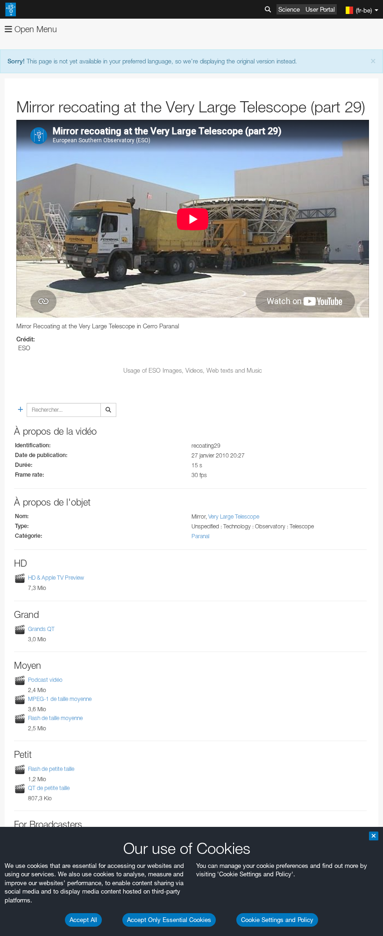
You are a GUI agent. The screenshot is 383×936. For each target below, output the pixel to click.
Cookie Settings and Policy (277, 919)
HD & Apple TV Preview (56, 578)
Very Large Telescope (233, 516)
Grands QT (41, 628)
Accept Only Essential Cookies (169, 919)
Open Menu (34, 29)
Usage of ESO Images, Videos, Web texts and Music (192, 370)
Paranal (200, 536)
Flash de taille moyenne (55, 717)
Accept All (83, 919)
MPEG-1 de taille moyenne (60, 698)
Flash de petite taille (51, 768)
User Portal (320, 9)
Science (289, 9)
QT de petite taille (49, 787)
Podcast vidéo (45, 679)
